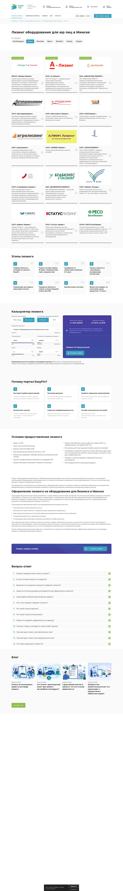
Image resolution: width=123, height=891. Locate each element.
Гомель (69, 41)
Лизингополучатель (19, 316)
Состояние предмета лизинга (48, 316)
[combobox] (36, 329)
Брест (49, 41)
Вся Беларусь (18, 41)
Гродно (79, 41)
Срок (13, 347)
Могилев (40, 41)
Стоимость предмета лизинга (47, 336)
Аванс (39, 347)
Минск (30, 41)
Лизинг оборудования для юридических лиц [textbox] (31, 329)
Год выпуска (16, 336)
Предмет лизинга (18, 326)
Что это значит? (51, 888)
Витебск (59, 41)
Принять (74, 886)
